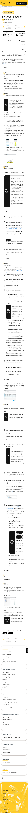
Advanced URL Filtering (7, 719)
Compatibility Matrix (7, 797)
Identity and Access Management (9, 661)
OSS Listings (5, 799)
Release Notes (6, 793)
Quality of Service (7, 779)
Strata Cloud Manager (7, 651)
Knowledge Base (6, 812)
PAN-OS (4, 682)
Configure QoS (15, 8)
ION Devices (5, 706)
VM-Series (5, 687)
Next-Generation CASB (7, 707)
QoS (11, 777)
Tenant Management (7, 662)
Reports (4, 750)
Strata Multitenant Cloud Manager (9, 699)
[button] (27, 650)
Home (3, 8)
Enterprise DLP (5, 726)
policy (4, 63)
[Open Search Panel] (9, 3)
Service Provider (6, 686)
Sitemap (4, 800)
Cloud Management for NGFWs (9, 674)
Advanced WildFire (6, 717)
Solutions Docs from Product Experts (10, 772)
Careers (4, 808)
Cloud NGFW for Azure (7, 677)
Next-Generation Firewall (21, 777)
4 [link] (12, 491)
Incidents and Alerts (6, 749)
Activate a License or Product (8, 652)
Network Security (8, 8)
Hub (3, 659)
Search (4, 794)
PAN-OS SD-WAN (6, 684)
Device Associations (6, 657)
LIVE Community (6, 810)
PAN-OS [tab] (5, 67)
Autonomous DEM (6, 752)
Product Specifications (18, 418)
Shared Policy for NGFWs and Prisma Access (11, 737)
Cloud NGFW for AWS (7, 676)
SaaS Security (5, 727)
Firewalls (4, 681)
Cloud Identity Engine (7, 654)
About (4, 806)
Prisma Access (5, 697)
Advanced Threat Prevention (8, 721)
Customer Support (6, 809)
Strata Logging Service (7, 656)
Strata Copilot (22, 3)
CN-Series (5, 679)
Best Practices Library (7, 762)
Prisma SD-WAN (6, 704)
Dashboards (5, 747)
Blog (4, 796)
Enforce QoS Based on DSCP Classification (14, 228)
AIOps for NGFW (6, 672)
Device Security (6, 724)
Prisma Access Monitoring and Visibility (10, 702)
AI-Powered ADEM (6, 701)
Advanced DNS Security (7, 722)
